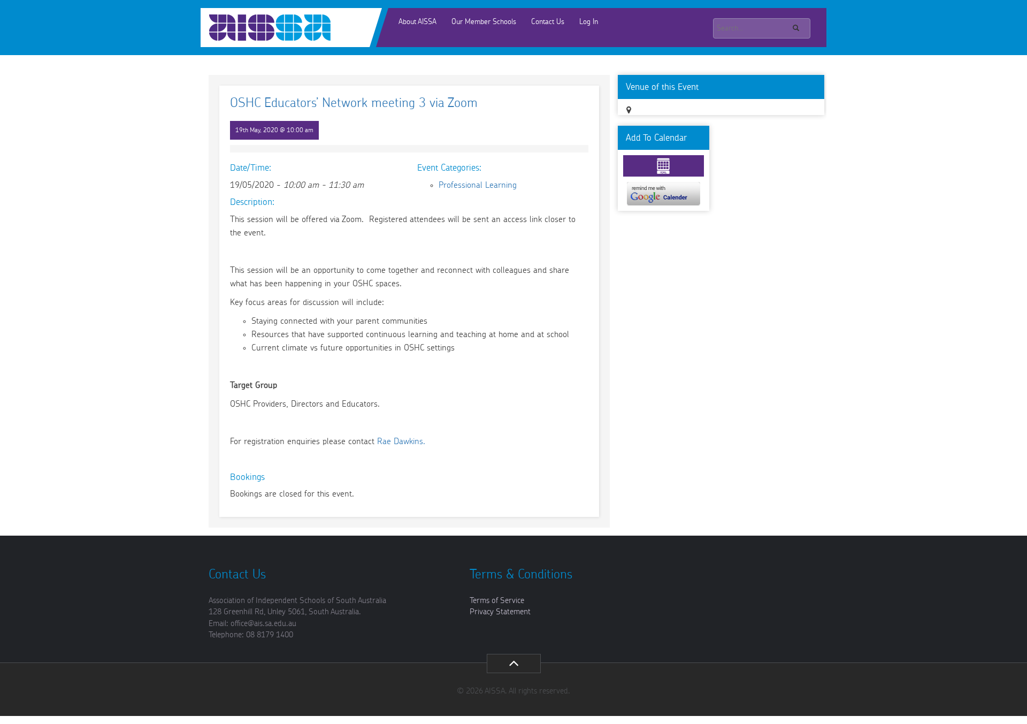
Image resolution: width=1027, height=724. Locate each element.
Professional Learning (478, 185)
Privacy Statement (500, 612)
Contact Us (547, 22)
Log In (588, 22)
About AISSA (417, 22)
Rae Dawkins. (401, 441)
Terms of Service (497, 601)
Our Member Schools (483, 22)
